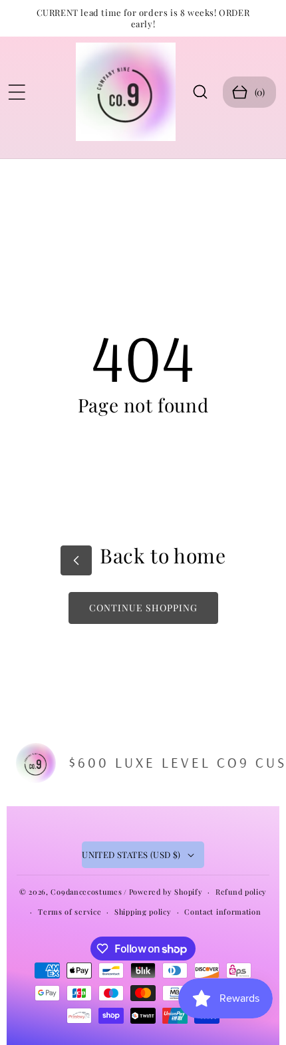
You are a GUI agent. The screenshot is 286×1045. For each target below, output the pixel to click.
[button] (16, 91)
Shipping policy (143, 912)
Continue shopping (143, 607)
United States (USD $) (131, 854)
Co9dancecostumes (86, 892)
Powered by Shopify (166, 892)
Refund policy (241, 892)
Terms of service (69, 912)
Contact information (222, 912)
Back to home (160, 555)
